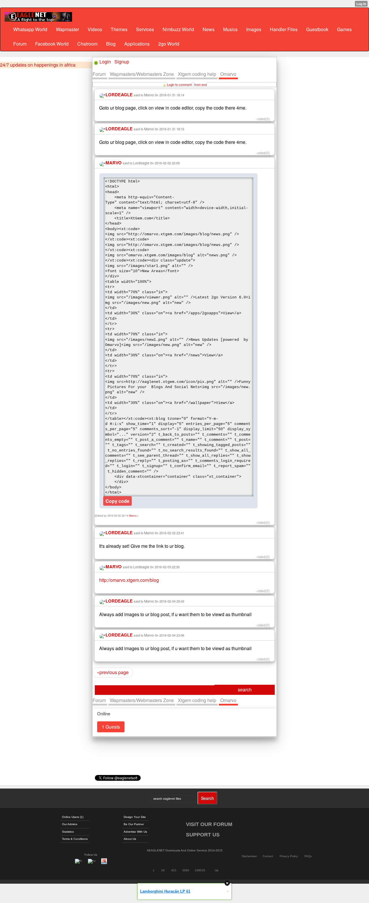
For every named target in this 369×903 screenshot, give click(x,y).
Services (145, 29)
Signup (121, 61)
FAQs (308, 856)
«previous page (113, 672)
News (208, 29)
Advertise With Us (135, 831)
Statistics (68, 831)
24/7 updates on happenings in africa (38, 65)
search (245, 689)
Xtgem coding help (197, 74)
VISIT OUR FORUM (209, 824)
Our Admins (69, 824)
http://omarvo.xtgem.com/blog (129, 580)
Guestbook (317, 29)
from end (200, 84)
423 (173, 870)
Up (217, 870)
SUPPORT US (203, 835)
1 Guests (111, 726)
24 (163, 870)
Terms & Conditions (75, 838)
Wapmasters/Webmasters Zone (142, 74)
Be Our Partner (134, 824)
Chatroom (87, 43)
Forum (20, 43)
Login (105, 61)
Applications (137, 43)
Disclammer (249, 856)
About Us (130, 838)
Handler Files (284, 29)
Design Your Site (135, 817)
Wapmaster (67, 29)
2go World (168, 43)
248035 (200, 870)
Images (253, 29)
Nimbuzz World (178, 29)
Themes (119, 29)
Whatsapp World (30, 29)
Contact (268, 856)
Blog (111, 43)
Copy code (117, 501)
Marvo (149, 94)
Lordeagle (141, 162)
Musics (230, 29)
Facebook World (52, 43)
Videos (95, 29)
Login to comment (179, 84)
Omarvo (228, 74)
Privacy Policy (289, 856)
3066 (185, 870)
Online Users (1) (72, 817)
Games (344, 29)
